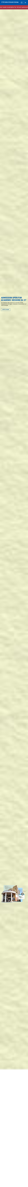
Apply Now (5, 309)
